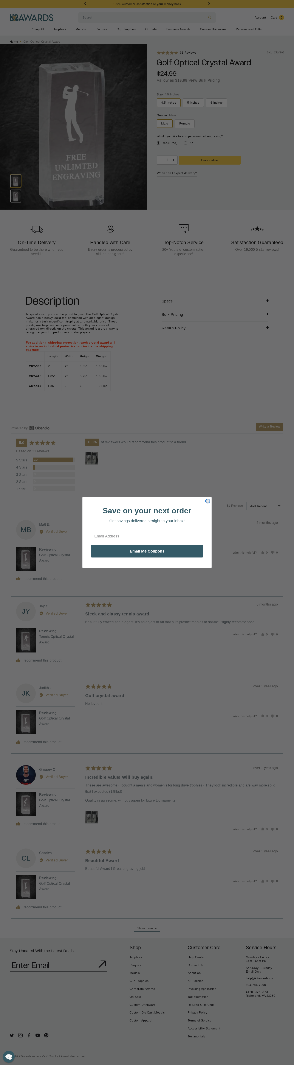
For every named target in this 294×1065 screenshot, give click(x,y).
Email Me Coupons (147, 551)
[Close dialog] (208, 501)
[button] (9, 1057)
